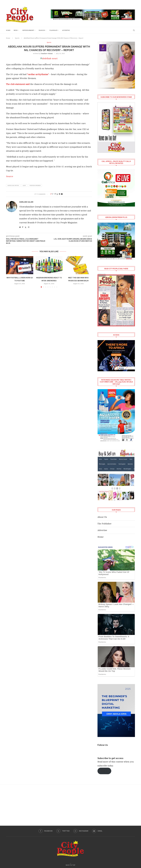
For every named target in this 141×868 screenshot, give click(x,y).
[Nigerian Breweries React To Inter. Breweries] (49, 265)
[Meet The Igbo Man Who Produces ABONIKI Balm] (78, 265)
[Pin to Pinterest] (59, 194)
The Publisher (104, 523)
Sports (17, 38)
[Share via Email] (62, 194)
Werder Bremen (35, 185)
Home (8, 30)
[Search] (134, 30)
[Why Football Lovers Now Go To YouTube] (19, 265)
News (16, 30)
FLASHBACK (53, 30)
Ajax (24, 185)
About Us (102, 517)
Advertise (66, 30)
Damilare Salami (47, 53)
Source (9, 176)
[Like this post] (52, 194)
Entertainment (28, 30)
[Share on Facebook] (55, 194)
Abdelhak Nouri (13, 185)
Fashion (42, 30)
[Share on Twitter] (57, 194)
